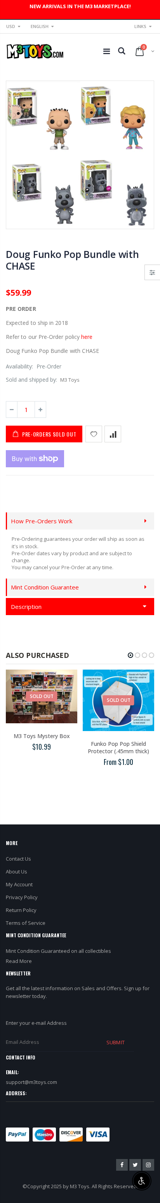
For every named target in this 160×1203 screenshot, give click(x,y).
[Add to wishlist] (93, 434)
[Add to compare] (112, 434)
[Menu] (106, 51)
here (86, 336)
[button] (130, 655)
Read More (19, 961)
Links (140, 26)
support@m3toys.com (31, 1082)
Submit (115, 1042)
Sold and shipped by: (31, 379)
